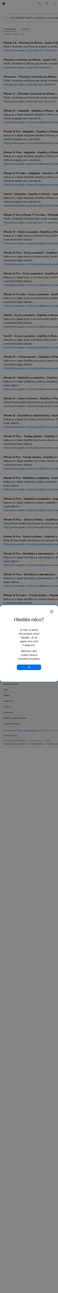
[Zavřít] (51, 611)
